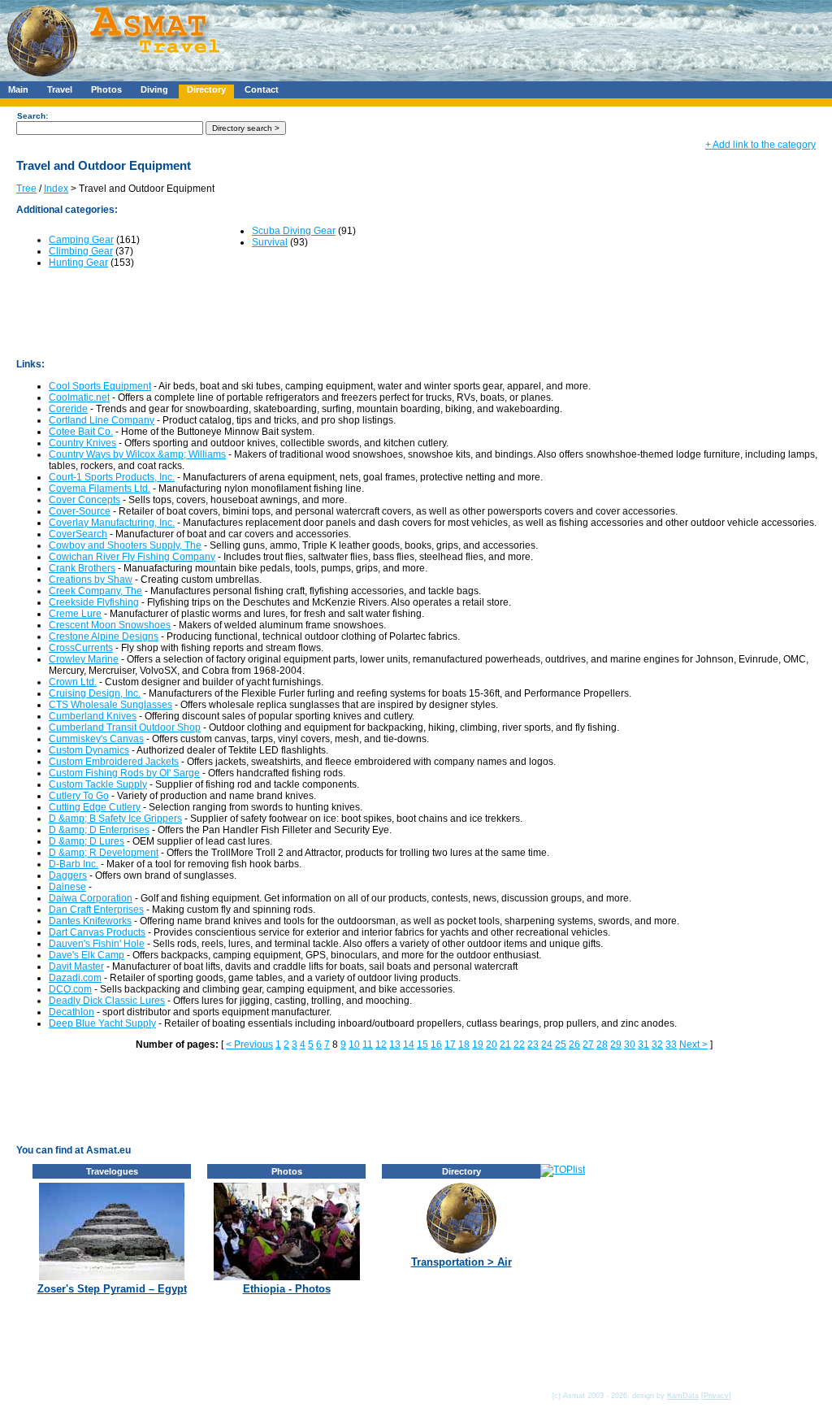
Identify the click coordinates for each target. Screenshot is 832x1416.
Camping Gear (81, 239)
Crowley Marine (84, 659)
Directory (206, 89)
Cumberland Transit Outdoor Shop (125, 727)
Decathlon (71, 1012)
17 (450, 1044)
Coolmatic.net (79, 397)
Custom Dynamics (89, 750)
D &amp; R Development (103, 852)
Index (56, 188)
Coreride (68, 409)
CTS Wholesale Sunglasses (110, 704)
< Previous (249, 1044)
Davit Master (76, 966)
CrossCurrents (81, 648)
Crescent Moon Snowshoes (110, 625)
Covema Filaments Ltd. (99, 488)
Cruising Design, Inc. (95, 693)
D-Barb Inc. (73, 864)
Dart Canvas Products (97, 932)
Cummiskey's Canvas (96, 739)
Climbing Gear (81, 251)
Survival (270, 242)
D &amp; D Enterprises (99, 830)
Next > (693, 1044)
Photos (106, 89)
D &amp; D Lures (86, 841)
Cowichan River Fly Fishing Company (132, 556)
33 (671, 1044)
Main (18, 89)
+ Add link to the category (760, 144)
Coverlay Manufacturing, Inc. (112, 522)
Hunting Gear (78, 262)
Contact (262, 89)
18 (464, 1044)
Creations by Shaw (90, 579)
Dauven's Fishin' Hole (97, 943)
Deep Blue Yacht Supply (102, 1023)
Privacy (716, 1396)
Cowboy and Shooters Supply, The (125, 545)
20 (491, 1044)
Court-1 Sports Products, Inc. (112, 477)
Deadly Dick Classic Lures (107, 1000)
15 (422, 1044)
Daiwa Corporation (90, 898)
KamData (683, 1396)
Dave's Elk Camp (86, 955)
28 (602, 1044)
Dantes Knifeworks (90, 921)
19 (477, 1044)
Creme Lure (75, 613)
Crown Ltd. (73, 682)
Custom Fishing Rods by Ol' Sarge (124, 773)
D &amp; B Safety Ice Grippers (115, 818)
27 (588, 1044)
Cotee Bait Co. (81, 431)
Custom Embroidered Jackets (114, 761)
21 (505, 1044)
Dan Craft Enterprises (96, 909)
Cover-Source (79, 511)
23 (533, 1044)
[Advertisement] (487, 36)
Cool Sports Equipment (100, 386)
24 (546, 1044)
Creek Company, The (95, 591)
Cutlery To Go (79, 795)
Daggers (68, 875)
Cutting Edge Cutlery (95, 807)
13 (395, 1044)
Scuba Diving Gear (294, 231)
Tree (26, 188)
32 (657, 1044)
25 (560, 1044)
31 (643, 1044)
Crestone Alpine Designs (103, 636)
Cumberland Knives (92, 716)
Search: (32, 115)
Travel (59, 89)
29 (616, 1044)
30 (629, 1044)
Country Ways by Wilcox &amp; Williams (137, 454)
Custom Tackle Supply (98, 784)
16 (436, 1044)
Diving (154, 89)
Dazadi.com (75, 978)
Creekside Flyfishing (94, 602)
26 (574, 1044)
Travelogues (112, 1171)
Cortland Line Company (101, 420)
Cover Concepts (84, 500)
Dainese (67, 887)
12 (381, 1044)
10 (354, 1044)
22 (519, 1044)
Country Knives (82, 443)
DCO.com (70, 989)
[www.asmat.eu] (116, 78)
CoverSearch (78, 534)
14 (408, 1044)
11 (367, 1044)
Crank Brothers (82, 568)
